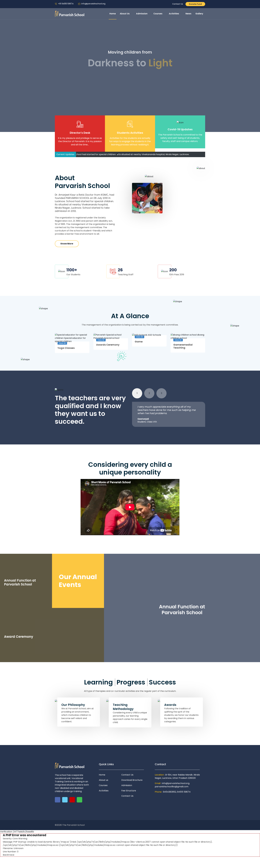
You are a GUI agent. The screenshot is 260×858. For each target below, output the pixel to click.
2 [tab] (149, 393)
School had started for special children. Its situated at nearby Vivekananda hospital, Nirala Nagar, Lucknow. (111, 154)
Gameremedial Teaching (183, 346)
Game (139, 341)
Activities (174, 13)
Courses (158, 13)
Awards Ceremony (107, 344)
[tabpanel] (168, 414)
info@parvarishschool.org (93, 3)
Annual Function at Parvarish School (20, 582)
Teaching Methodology (123, 707)
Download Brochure (131, 780)
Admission (141, 13)
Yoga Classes (66, 348)
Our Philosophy (73, 705)
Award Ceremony (18, 637)
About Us (125, 13)
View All (62, 343)
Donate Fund (195, 4)
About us (103, 780)
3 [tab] (161, 393)
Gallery (199, 13)
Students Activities (130, 132)
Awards (170, 705)
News (188, 13)
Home (112, 13)
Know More (130, 82)
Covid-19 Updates (180, 129)
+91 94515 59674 (66, 3)
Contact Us (177, 4)
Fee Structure (128, 790)
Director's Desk (80, 132)
